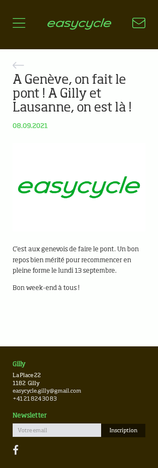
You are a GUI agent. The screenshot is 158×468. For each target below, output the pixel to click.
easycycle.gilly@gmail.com (47, 391)
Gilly (19, 364)
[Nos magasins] (133, 24)
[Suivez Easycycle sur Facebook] (16, 451)
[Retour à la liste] (79, 67)
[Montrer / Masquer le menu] (19, 24)
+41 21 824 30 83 (35, 399)
